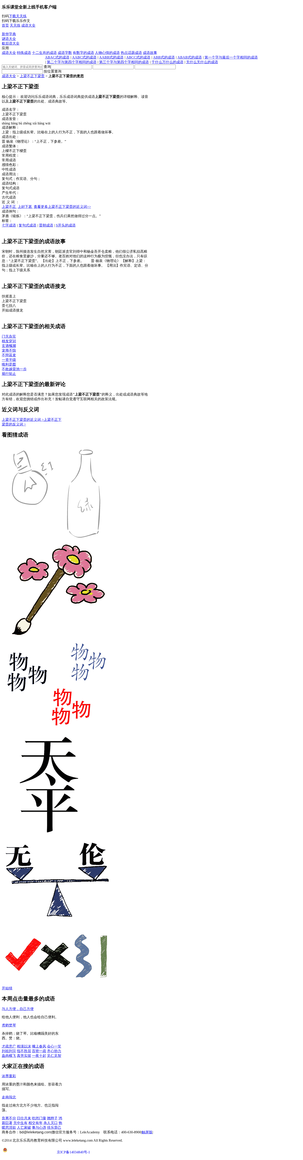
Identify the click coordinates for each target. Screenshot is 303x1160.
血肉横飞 (9, 1056)
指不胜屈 (24, 1051)
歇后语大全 (11, 43)
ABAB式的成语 (189, 57)
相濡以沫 (24, 1046)
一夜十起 (39, 1056)
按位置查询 (52, 71)
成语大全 (9, 53)
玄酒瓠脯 (9, 346)
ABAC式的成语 (57, 57)
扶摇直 (9, 296)
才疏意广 (9, 1046)
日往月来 (24, 1118)
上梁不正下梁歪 (32, 76)
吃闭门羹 (39, 1118)
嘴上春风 (39, 1046)
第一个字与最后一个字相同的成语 (231, 57)
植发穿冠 (9, 341)
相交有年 (35, 1123)
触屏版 (147, 1132)
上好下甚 (25, 207)
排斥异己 (54, 1127)
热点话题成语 (131, 53)
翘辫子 (52, 1118)
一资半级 (9, 360)
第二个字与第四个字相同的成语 (71, 62)
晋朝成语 (46, 225)
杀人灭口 (50, 1123)
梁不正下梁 (14, 301)
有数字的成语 (83, 53)
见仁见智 (54, 1056)
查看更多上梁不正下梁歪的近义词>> (62, 207)
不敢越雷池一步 (14, 369)
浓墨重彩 (9, 1076)
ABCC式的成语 (138, 57)
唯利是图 (9, 364)
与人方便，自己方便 (18, 1009)
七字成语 (9, 225)
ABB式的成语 (164, 57)
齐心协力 (54, 1051)
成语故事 (150, 53)
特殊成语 (24, 53)
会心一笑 (54, 1046)
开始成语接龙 (12, 310)
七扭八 (9, 305)
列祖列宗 (9, 1051)
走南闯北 (9, 1097)
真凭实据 (24, 1056)
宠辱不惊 (9, 350)
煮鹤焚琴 (9, 1025)
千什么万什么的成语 (167, 62)
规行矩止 (9, 374)
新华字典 (9, 34)
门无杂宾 (9, 336)
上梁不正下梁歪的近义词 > (23, 419)
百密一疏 (39, 1051)
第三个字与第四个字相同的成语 (124, 62)
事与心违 (39, 1127)
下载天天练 (18, 16)
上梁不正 (9, 207)
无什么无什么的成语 (202, 62)
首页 (5, 25)
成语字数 (65, 53)
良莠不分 (9, 1118)
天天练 (15, 25)
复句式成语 (27, 225)
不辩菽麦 (9, 355)
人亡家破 (24, 1127)
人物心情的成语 (107, 53)
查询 (47, 67)
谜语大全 (9, 39)
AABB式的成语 (111, 57)
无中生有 (20, 1123)
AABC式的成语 (84, 57)
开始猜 (7, 988)
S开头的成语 (66, 225)
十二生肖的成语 (44, 53)
